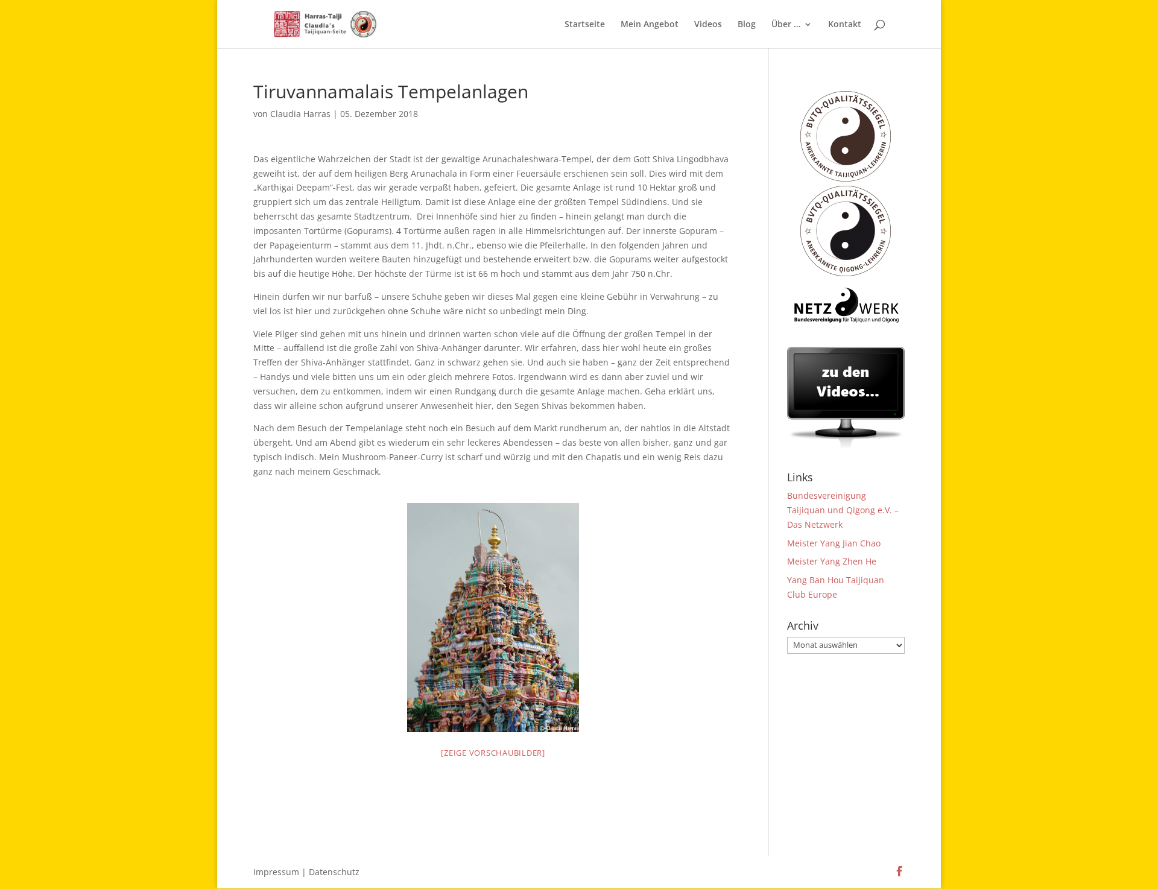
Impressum (276, 872)
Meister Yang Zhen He (831, 561)
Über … (785, 25)
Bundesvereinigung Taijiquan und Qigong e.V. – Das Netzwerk (843, 510)
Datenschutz (334, 872)
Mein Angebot (650, 25)
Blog (747, 25)
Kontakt (844, 25)
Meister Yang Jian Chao (834, 543)
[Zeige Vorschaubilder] (493, 752)
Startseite (585, 25)
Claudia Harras (300, 113)
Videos (708, 25)
